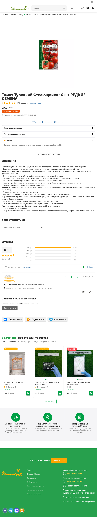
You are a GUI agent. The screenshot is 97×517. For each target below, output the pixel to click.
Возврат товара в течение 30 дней (80, 425)
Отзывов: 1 (23, 103)
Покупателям (32, 478)
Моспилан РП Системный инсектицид (14, 383)
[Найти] (64, 8)
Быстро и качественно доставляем (15, 425)
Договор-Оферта (33, 474)
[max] (16, 510)
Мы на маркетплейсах (35, 490)
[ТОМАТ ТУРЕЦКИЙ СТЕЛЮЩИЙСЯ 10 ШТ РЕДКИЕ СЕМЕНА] (48, 54)
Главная (30, 470)
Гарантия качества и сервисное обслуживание (48, 425)
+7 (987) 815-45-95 (75, 481)
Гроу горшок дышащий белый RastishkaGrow (78, 383)
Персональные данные (36, 486)
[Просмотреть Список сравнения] (77, 8)
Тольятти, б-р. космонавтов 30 (74, 478)
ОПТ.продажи (32, 482)
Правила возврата (34, 494)
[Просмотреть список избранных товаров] (82, 8)
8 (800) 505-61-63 (74, 473)
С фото (90, 267)
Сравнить (48, 122)
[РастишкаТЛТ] (19, 8)
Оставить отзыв (59, 460)
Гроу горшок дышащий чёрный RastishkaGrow (47, 383)
